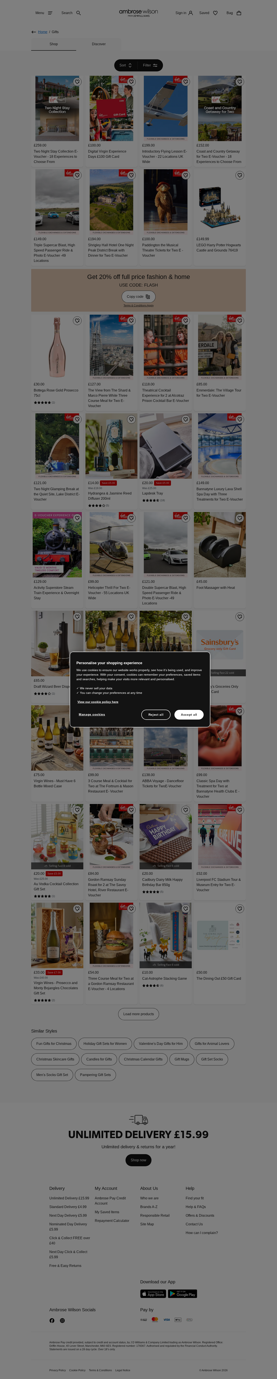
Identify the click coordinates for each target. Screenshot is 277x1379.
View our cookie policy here (96, 701)
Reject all (156, 714)
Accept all (189, 714)
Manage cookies (91, 714)
